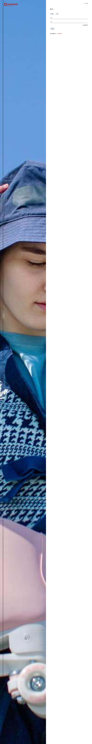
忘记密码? (85, 25)
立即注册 (59, 33)
